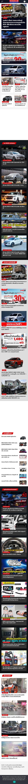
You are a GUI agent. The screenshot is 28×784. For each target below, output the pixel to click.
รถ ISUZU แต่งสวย (7, 160)
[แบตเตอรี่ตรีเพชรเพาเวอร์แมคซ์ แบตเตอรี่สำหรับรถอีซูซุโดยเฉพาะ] (14, 566)
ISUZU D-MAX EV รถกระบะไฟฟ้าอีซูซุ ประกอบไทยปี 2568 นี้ (13, 73)
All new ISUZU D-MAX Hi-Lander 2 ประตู (13, 185)
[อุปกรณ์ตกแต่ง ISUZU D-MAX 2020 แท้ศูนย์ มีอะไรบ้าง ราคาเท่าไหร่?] (14, 522)
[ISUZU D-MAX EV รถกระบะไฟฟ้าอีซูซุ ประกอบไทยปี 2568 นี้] (14, 70)
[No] (26, 779)
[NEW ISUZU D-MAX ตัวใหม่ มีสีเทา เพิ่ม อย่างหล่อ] (23, 451)
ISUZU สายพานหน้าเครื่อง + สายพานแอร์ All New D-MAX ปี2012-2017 (13, 622)
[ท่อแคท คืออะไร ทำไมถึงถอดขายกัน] (23, 463)
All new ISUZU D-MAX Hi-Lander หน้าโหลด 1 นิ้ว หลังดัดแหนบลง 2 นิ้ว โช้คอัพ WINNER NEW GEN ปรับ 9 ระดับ (14, 253)
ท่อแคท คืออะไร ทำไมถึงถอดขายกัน (9, 462)
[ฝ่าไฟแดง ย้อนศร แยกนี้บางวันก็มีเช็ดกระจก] (21, 98)
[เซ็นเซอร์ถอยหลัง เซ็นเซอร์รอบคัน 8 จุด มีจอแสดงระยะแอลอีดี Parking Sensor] (14, 589)
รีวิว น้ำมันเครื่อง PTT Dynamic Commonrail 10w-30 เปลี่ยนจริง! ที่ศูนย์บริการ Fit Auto (14, 667)
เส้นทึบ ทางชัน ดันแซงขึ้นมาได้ (9, 758)
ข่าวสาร (5, 17)
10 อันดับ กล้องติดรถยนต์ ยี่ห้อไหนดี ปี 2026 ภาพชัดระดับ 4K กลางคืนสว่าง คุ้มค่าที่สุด (14, 47)
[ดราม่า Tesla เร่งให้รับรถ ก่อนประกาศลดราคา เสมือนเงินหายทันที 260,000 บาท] (14, 386)
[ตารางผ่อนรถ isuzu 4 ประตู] (23, 470)
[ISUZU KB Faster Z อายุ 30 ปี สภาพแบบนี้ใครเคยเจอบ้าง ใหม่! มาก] (14, 220)
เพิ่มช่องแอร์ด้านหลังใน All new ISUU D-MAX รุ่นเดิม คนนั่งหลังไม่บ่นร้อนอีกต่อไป (13, 645)
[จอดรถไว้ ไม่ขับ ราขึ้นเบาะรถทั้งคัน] (23, 482)
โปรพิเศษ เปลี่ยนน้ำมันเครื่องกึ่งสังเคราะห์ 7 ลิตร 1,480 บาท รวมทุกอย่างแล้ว (20, 89)
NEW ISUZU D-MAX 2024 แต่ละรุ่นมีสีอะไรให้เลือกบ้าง (9, 443)
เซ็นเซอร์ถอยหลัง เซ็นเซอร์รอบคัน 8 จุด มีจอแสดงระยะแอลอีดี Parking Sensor (14, 599)
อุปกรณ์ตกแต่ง (6, 506)
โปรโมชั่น (17, 84)
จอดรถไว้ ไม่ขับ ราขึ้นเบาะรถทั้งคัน (9, 481)
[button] (2, 1)
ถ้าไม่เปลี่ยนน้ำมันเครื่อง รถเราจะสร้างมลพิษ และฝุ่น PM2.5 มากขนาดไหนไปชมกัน (7, 89)
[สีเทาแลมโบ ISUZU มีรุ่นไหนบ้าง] (7, 98)
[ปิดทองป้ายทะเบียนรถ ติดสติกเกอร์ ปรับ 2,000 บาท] (23, 457)
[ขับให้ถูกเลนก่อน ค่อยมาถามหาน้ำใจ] (14, 728)
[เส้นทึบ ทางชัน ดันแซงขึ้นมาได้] (14, 748)
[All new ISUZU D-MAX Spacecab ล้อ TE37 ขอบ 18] (14, 153)
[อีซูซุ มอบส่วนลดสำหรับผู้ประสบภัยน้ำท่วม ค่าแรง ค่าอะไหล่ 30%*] (14, 58)
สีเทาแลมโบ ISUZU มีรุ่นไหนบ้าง (7, 104)
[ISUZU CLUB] (14, 1)
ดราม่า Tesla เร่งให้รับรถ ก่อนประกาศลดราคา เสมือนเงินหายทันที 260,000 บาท (13, 397)
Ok (14, 781)
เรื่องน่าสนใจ (5, 84)
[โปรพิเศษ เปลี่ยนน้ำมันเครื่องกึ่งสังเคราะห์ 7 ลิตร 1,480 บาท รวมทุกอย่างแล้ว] (21, 81)
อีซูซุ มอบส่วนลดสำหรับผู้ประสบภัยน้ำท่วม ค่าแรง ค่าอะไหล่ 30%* (14, 61)
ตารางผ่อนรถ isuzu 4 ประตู (8, 468)
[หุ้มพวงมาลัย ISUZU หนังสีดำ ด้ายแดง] (14, 545)
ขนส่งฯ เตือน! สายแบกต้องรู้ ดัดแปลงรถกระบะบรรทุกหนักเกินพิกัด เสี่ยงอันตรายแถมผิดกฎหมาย (14, 23)
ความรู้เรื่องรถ (5, 101)
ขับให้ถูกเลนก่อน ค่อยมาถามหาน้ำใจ (10, 738)
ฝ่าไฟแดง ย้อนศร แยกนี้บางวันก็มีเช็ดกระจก (20, 104)
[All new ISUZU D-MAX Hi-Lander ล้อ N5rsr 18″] (14, 197)
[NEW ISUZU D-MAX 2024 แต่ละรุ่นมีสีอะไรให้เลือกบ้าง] (23, 444)
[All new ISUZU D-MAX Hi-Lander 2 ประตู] (14, 175)
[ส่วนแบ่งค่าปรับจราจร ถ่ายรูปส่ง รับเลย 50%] (23, 476)
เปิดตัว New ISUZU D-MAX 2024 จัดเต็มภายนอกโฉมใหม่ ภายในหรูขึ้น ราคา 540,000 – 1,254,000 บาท (13, 374)
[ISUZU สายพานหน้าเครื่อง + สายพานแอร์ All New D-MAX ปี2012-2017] (14, 612)
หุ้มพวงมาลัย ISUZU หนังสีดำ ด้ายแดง (12, 554)
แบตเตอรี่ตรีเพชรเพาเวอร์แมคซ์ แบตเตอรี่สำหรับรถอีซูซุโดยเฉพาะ (12, 576)
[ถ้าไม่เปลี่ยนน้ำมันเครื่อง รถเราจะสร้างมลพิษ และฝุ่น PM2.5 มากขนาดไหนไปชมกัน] (7, 81)
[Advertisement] (14, 125)
